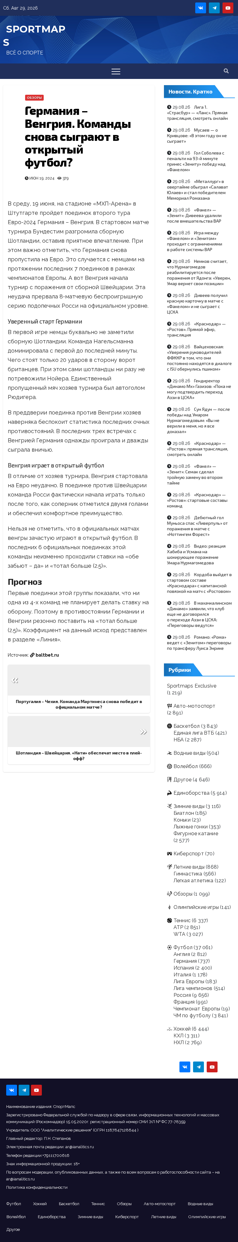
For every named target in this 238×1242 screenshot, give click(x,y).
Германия (185, 961)
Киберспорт (189, 854)
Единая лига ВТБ (194, 733)
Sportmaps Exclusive (192, 686)
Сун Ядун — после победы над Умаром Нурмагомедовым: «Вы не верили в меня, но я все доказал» (198, 420)
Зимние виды (189, 806)
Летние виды (189, 867)
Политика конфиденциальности (37, 1187)
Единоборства (191, 793)
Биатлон (184, 813)
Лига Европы (189, 981)
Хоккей (182, 1029)
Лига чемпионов (193, 988)
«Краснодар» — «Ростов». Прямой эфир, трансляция (196, 329)
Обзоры (34, 97)
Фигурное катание (196, 833)
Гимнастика (188, 874)
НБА (179, 740)
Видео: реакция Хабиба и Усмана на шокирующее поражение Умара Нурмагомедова (196, 554)
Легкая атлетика (194, 881)
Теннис (182, 920)
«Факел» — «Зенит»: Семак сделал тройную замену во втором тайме (195, 474)
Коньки (182, 820)
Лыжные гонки (191, 827)
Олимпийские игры (196, 907)
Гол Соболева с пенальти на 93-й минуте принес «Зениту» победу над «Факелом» (196, 161)
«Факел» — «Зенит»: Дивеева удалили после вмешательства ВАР (194, 215)
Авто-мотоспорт (195, 706)
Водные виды (189, 753)
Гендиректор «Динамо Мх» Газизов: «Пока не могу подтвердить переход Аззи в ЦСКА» (199, 389)
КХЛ (179, 1036)
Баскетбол (187, 726)
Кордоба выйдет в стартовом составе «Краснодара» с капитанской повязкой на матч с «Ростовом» (199, 583)
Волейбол (186, 766)
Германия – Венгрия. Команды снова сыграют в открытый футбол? (78, 136)
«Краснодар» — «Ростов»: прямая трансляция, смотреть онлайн (197, 449)
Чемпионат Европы (197, 1009)
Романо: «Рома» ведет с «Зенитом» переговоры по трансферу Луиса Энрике (199, 642)
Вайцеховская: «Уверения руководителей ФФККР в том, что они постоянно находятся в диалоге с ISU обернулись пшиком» (199, 357)
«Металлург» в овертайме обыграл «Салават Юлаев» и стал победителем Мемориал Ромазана (197, 190)
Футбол (183, 947)
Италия (182, 975)
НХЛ (179, 1042)
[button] (226, 71)
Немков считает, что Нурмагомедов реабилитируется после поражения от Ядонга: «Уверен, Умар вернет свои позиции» (199, 272)
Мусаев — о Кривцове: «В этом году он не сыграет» (197, 135)
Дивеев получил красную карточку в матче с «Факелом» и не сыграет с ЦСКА (197, 304)
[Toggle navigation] (116, 71)
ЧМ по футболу (192, 1015)
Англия (182, 954)
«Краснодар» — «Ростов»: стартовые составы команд (197, 500)
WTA (180, 934)
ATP (178, 927)
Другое (183, 780)
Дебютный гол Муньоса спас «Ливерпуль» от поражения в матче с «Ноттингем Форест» (197, 526)
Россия (182, 995)
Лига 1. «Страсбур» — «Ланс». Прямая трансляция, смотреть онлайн (197, 112)
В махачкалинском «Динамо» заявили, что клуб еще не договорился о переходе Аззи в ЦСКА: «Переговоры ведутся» (199, 614)
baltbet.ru (47, 655)
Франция (184, 1002)
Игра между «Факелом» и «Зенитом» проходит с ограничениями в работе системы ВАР (194, 241)
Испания (184, 968)
